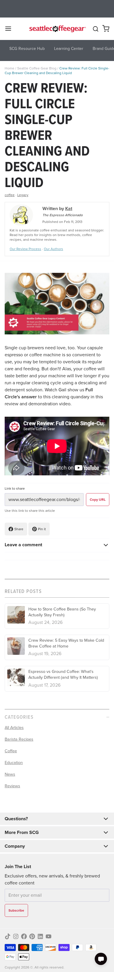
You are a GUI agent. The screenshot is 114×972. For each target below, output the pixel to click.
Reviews (12, 786)
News (10, 774)
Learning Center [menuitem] (68, 49)
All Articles (14, 727)
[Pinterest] (32, 936)
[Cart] (105, 28)
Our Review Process (25, 249)
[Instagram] (16, 936)
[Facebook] (24, 936)
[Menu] (10, 28)
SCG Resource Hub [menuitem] (27, 49)
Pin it (42, 529)
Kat (68, 208)
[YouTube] (48, 936)
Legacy (22, 195)
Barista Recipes (19, 739)
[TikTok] (8, 936)
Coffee (11, 751)
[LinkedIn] (40, 936)
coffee (10, 195)
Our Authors (53, 249)
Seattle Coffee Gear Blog (36, 68)
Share (18, 529)
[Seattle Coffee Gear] (57, 28)
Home (9, 68)
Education (14, 762)
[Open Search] (95, 29)
